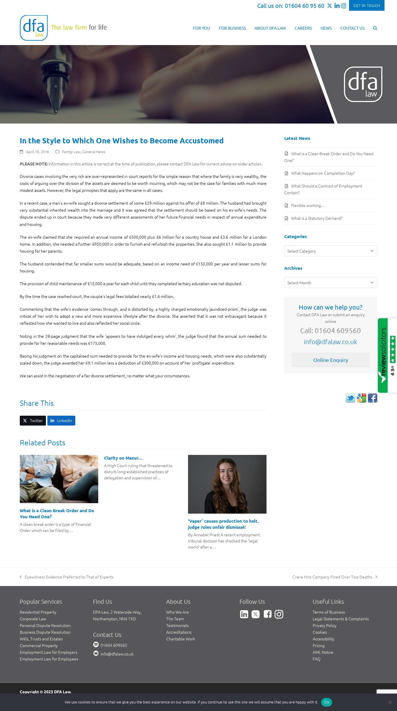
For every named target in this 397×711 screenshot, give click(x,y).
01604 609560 (114, 645)
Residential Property (38, 612)
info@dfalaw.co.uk (330, 341)
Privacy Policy (325, 625)
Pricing (319, 645)
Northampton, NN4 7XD (114, 618)
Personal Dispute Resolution (45, 625)
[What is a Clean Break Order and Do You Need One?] (59, 478)
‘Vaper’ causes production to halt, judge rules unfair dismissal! (223, 524)
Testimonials (177, 625)
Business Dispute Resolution (45, 632)
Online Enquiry (330, 360)
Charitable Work (180, 639)
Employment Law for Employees (49, 659)
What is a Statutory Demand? (316, 218)
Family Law (71, 151)
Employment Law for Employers (48, 652)
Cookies (320, 632)
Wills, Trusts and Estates (41, 639)
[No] (390, 702)
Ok (326, 702)
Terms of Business (329, 612)
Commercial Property (39, 645)
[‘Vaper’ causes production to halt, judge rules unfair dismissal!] (227, 484)
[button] (375, 27)
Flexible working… (308, 205)
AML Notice (323, 652)
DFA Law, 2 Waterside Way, (117, 612)
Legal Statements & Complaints (341, 618)
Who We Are (177, 612)
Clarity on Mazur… (123, 458)
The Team (175, 618)
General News (93, 151)
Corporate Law (33, 618)
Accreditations (179, 632)
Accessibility (323, 639)
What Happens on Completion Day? (323, 173)
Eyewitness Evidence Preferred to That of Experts (66, 577)
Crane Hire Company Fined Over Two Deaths (332, 577)
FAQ (317, 659)
